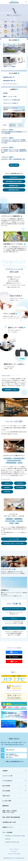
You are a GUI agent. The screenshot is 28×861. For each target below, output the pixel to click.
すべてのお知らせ (7, 781)
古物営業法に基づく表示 (9, 822)
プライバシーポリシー (14, 849)
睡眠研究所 (6, 806)
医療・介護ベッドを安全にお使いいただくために (10, 811)
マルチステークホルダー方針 (14, 853)
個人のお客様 (6, 786)
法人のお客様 (6, 791)
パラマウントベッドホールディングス (15, 835)
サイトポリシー (14, 851)
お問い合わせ (6, 796)
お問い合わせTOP (10, 750)
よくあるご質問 (7, 801)
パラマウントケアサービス (12, 842)
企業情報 (5, 771)
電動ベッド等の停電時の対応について (15, 761)
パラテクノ (8, 839)
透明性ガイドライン (8, 827)
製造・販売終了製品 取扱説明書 (11, 817)
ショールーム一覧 (7, 776)
